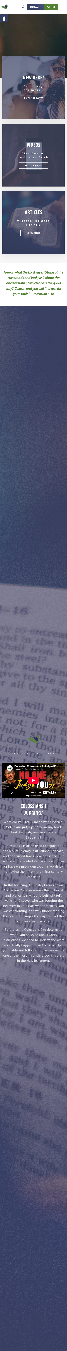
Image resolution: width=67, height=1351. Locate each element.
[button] (4, 18)
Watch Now (33, 165)
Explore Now (33, 98)
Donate (35, 7)
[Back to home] (5, 7)
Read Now (33, 233)
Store (51, 7)
